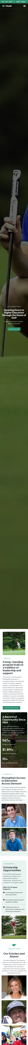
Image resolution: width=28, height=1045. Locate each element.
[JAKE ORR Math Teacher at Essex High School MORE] (14, 1012)
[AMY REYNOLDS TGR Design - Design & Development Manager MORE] (14, 987)
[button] (25, 6)
